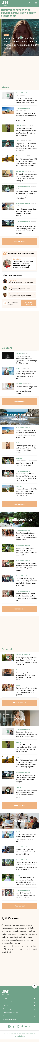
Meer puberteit (19, 703)
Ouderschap (7, 1009)
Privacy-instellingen (9, 1019)
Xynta (23, 1036)
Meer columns (19, 401)
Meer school (20, 906)
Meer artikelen (19, 241)
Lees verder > (24, 263)
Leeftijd (5, 1005)
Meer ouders (19, 805)
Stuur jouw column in (28, 303)
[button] (33, 999)
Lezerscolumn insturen (10, 1012)
